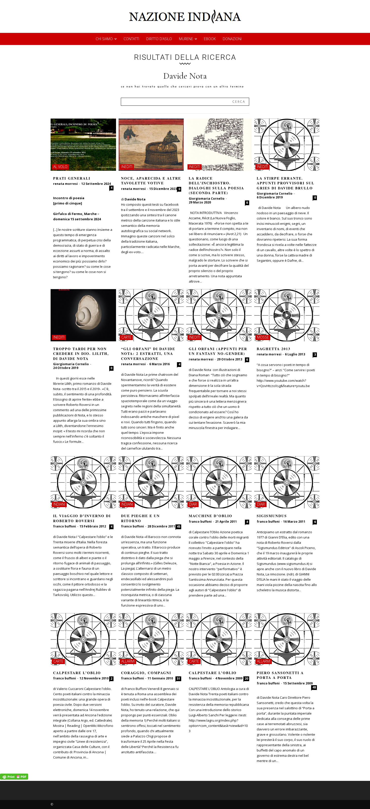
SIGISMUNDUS (272, 515)
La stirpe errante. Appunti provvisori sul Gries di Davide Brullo (285, 183)
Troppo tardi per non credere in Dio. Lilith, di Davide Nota (81, 353)
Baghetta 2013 (273, 348)
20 (246, 678)
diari (193, 504)
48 (314, 687)
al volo (60, 166)
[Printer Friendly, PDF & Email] (14, 778)
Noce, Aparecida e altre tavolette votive (151, 181)
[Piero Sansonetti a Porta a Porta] (287, 639)
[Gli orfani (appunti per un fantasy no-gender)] (219, 315)
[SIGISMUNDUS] (287, 482)
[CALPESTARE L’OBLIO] (83, 639)
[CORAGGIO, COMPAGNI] (151, 639)
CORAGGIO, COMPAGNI (146, 672)
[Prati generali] (83, 145)
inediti (126, 166)
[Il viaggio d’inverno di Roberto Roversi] (83, 482)
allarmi (128, 661)
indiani (59, 504)
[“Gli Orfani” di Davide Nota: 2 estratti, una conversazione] (151, 315)
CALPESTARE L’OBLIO (77, 672)
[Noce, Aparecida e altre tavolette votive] (151, 145)
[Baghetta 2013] (287, 315)
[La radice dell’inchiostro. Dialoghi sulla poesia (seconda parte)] (219, 145)
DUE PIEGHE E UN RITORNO (140, 518)
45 (178, 526)
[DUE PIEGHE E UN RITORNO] (151, 482)
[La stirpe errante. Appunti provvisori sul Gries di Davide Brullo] (287, 145)
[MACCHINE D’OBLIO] (219, 482)
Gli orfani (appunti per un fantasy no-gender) (218, 351)
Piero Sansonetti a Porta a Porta (280, 675)
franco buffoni (64, 526)
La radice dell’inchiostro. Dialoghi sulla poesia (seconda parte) (216, 186)
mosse (263, 337)
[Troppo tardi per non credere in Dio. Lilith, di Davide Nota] (83, 315)
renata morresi (65, 184)
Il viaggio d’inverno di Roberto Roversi (82, 518)
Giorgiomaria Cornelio (207, 198)
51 (178, 678)
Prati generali (71, 178)
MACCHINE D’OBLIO (210, 515)
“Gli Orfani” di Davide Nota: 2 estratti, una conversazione (148, 353)
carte (126, 337)
